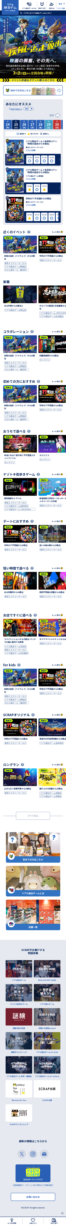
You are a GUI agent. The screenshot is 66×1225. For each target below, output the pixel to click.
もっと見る (56, 232)
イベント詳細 (30, 150)
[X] (21, 1154)
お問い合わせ (33, 1196)
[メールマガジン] (44, 1154)
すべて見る (33, 815)
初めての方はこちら (21, 90)
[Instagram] (33, 1154)
